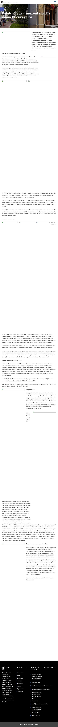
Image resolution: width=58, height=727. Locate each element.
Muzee (18, 675)
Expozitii (19, 686)
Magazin (19, 681)
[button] (2, 9)
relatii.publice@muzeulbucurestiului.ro (42, 686)
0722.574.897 (36, 683)
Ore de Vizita (20, 672)
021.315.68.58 (36, 701)
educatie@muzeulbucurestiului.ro (41, 689)
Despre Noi (20, 678)
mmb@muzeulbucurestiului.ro (40, 704)
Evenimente (20, 683)
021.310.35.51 (36, 715)
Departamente (20, 689)
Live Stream (20, 691)
